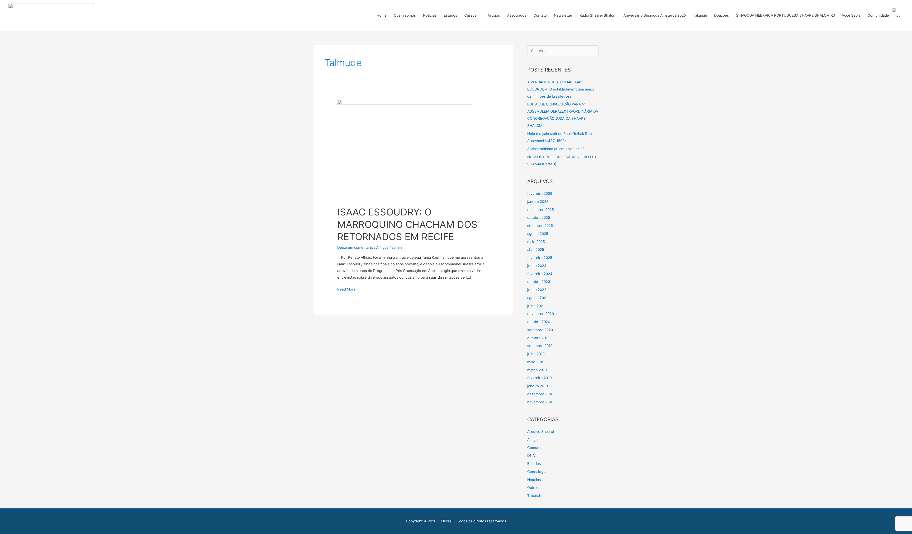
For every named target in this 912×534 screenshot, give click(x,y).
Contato (540, 15)
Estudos (450, 15)
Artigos (494, 15)
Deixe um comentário (355, 247)
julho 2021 (536, 306)
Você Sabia (851, 15)
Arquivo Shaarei (540, 431)
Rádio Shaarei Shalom (598, 15)
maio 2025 (536, 241)
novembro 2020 (540, 313)
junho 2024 (536, 265)
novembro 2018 (540, 402)
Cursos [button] (470, 15)
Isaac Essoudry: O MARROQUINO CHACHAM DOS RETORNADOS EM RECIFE (407, 224)
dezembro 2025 (540, 209)
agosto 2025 (537, 233)
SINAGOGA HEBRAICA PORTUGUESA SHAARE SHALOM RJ (785, 15)
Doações (721, 15)
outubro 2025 (538, 217)
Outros (533, 487)
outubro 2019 (538, 338)
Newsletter (563, 15)
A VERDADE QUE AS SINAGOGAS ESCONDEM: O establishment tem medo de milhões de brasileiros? (560, 89)
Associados (516, 15)
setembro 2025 (540, 225)
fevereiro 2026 (539, 193)
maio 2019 (535, 362)
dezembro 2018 (540, 394)
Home (382, 15)
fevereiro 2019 (539, 378)
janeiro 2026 (537, 201)
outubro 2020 (538, 321)
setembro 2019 (539, 345)
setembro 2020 (540, 330)
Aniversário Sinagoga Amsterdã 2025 (654, 15)
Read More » (347, 288)
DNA (531, 455)
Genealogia (536, 471)
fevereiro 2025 (539, 257)
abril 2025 (535, 249)
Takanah (700, 15)
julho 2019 (536, 354)
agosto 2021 (537, 298)
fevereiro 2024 (539, 274)
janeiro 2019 (537, 386)
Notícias (430, 15)
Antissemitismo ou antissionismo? (555, 149)
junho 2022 (536, 289)
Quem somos (405, 15)
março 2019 (537, 370)
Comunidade (878, 15)
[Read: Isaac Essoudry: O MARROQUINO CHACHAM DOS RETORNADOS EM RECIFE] (404, 150)
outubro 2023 (538, 281)
